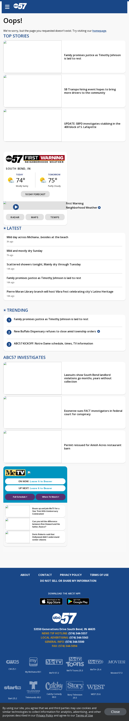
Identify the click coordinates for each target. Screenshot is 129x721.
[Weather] (35, 162)
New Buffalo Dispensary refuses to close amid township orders (55, 331)
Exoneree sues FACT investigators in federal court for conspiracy (93, 412)
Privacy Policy (71, 575)
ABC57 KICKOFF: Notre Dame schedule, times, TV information (53, 343)
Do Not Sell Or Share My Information (68, 581)
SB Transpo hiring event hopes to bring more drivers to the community (90, 91)
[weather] (11, 180)
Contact (45, 575)
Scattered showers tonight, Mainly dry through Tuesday (44, 264)
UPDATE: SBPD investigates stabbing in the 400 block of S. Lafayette (92, 125)
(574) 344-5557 (77, 633)
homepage (99, 31)
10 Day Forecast (35, 194)
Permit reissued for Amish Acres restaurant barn (92, 446)
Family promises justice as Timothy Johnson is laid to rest (92, 56)
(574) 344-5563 (78, 637)
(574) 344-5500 (74, 642)
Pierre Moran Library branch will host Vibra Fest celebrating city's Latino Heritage (60, 291)
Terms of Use (99, 575)
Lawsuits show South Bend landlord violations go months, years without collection (88, 378)
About (25, 575)
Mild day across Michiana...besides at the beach (37, 237)
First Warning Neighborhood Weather (82, 205)
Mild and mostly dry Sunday (24, 251)
